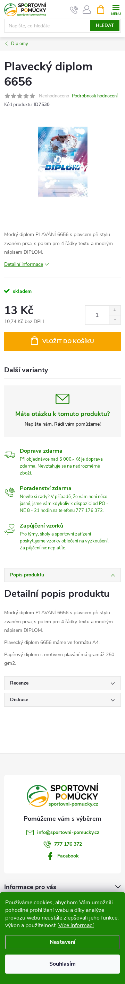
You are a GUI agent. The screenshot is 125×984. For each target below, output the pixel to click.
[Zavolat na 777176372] (74, 9)
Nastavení (62, 942)
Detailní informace (23, 264)
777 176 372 (68, 844)
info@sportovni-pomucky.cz (68, 832)
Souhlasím (62, 964)
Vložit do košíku (68, 341)
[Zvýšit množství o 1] (114, 310)
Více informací (76, 925)
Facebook (68, 856)
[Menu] (116, 9)
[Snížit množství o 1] (114, 319)
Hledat (105, 26)
